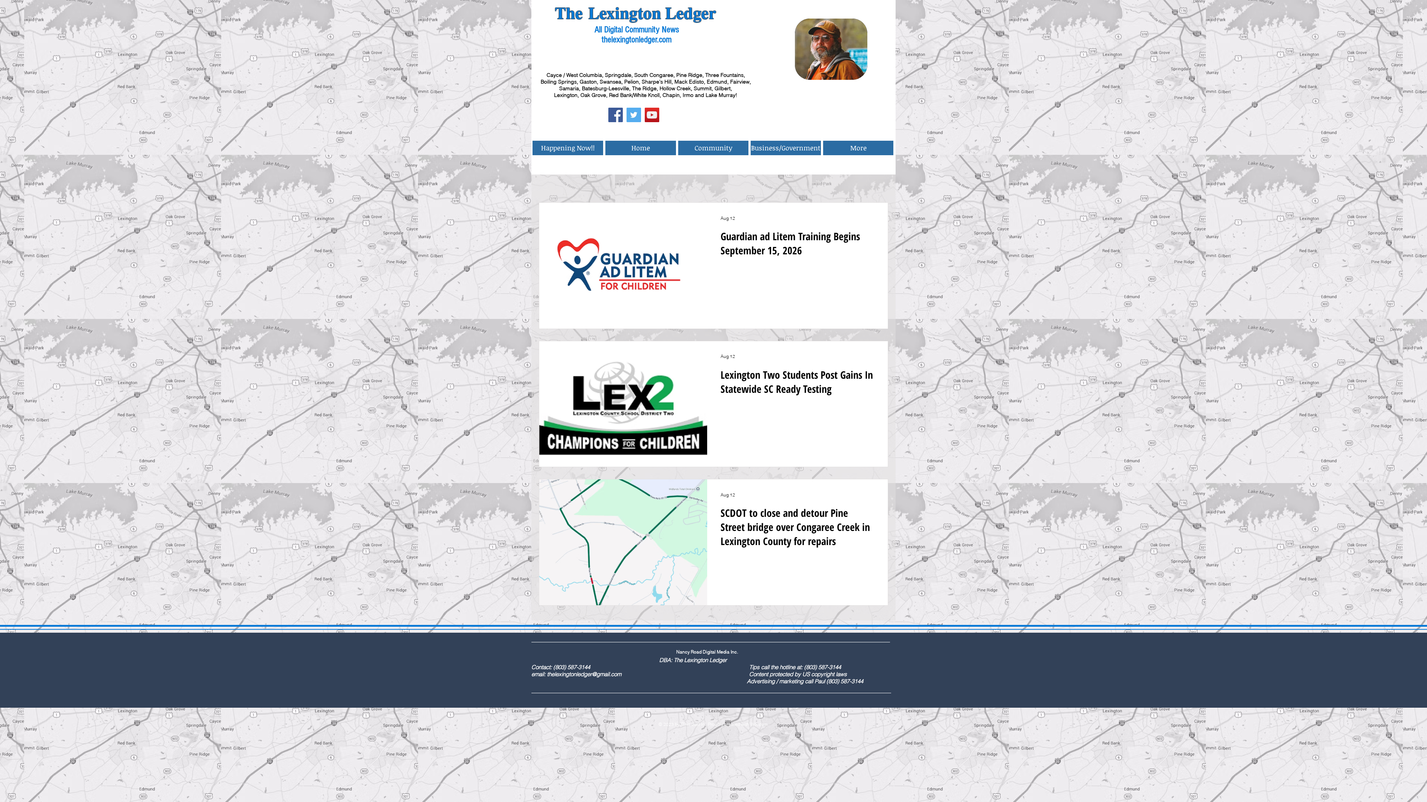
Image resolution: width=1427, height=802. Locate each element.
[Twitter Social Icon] (634, 115)
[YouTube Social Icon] (652, 115)
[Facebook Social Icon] (615, 115)
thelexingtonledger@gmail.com (584, 674)
